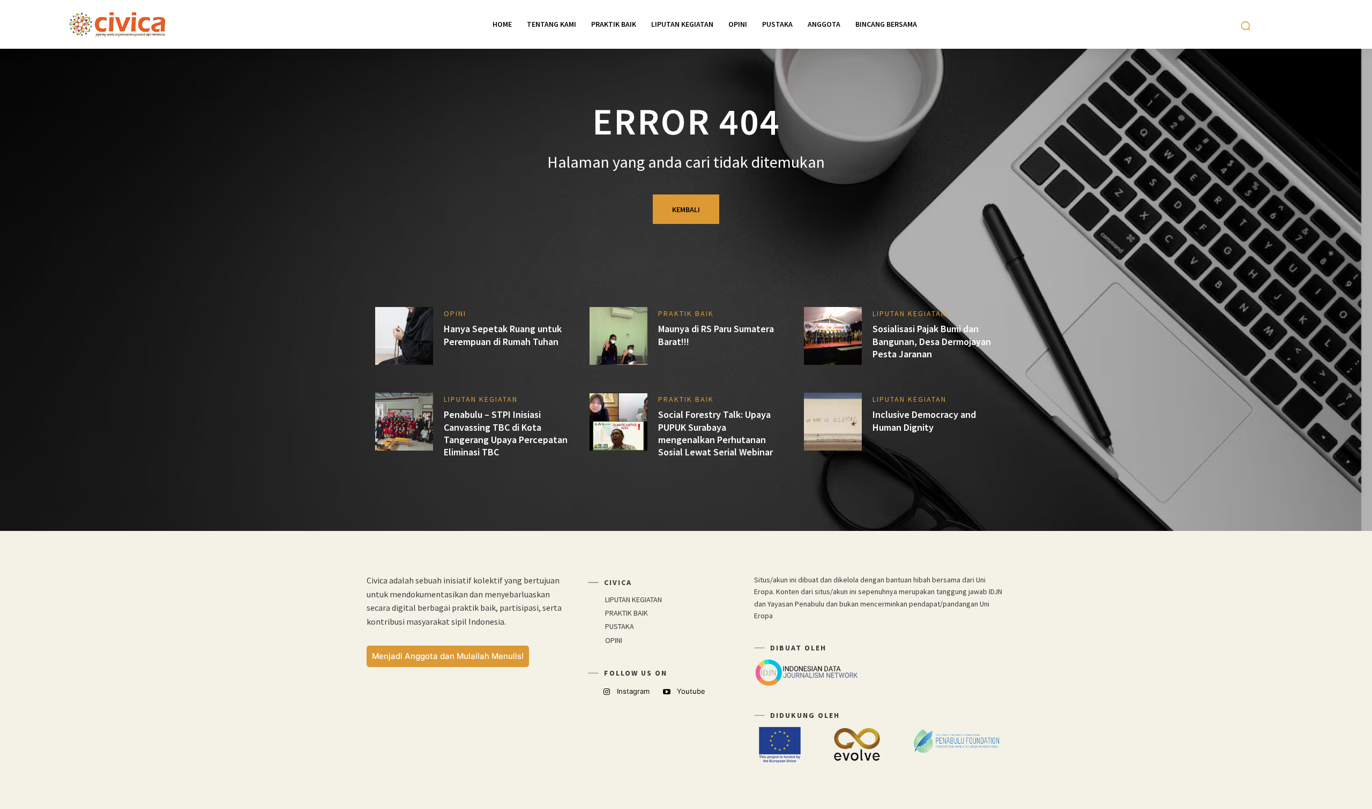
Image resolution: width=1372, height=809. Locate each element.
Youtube (691, 691)
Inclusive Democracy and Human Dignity (924, 420)
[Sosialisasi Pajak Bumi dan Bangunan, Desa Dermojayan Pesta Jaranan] (833, 336)
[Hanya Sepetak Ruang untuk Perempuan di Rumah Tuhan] (404, 336)
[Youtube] (667, 692)
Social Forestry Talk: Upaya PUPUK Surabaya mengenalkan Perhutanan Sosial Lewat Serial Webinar (715, 433)
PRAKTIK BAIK (686, 313)
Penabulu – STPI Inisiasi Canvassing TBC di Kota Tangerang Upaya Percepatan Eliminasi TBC (506, 433)
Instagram (633, 691)
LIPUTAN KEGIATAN (909, 313)
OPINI (455, 313)
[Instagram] (606, 692)
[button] (1245, 25)
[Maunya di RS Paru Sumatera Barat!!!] (618, 336)
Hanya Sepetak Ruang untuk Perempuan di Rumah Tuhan (503, 335)
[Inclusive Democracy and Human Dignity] (833, 422)
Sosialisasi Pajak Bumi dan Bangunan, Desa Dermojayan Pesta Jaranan (932, 341)
